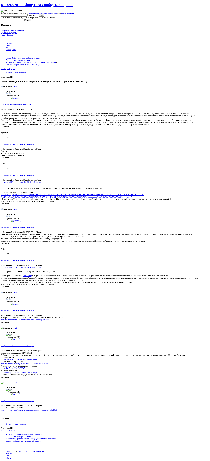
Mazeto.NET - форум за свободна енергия (37, 5)
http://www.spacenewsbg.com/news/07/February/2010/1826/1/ (25, 364)
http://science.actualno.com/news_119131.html (19, 359)
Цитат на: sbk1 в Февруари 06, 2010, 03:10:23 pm (21, 182)
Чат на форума (7, 35)
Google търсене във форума (12, 30)
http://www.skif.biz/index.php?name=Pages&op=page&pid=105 (25, 320)
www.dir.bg (27, 276)
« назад (4, 69)
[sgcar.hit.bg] (16, 98)
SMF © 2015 (22, 451)
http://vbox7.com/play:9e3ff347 (13, 368)
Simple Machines (36, 451)
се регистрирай (67, 13)
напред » (11, 69)
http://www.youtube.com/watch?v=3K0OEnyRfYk (20, 372)
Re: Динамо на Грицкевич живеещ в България (17, 144)
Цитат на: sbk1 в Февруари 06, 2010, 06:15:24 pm (21, 267)
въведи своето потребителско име (43, 13)
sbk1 (15, 87)
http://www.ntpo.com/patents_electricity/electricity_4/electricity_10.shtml (29, 410)
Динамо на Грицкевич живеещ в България (16, 104)
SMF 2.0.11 (11, 451)
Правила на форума (9, 33)
